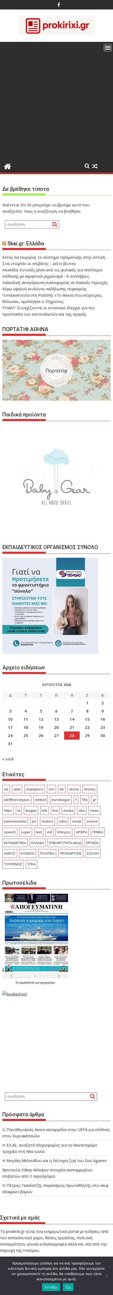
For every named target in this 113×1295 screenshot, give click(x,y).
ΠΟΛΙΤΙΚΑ (47, 853)
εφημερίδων (47, 982)
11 (25, 719)
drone (74, 789)
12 (41, 719)
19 (41, 727)
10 (10, 719)
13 (56, 719)
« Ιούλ (8, 758)
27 (56, 735)
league (31, 810)
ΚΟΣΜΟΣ (28, 853)
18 (25, 727)
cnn (51, 789)
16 (102, 719)
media (68, 810)
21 (72, 727)
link (44, 810)
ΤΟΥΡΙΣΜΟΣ (13, 864)
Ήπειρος (64, 832)
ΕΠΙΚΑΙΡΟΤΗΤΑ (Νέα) (65, 842)
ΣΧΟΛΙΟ (93, 853)
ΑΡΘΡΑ (81, 832)
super (25, 832)
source (91, 821)
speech (10, 832)
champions (34, 789)
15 (87, 719)
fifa (85, 799)
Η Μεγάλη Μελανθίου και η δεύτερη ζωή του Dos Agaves (54, 1160)
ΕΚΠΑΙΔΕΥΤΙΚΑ (15, 842)
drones (90, 789)
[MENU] (108, 47)
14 (72, 719)
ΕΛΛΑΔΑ (37, 842)
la (18, 810)
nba (82, 810)
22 (87, 727)
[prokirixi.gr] (7, 165)
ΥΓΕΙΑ (32, 864)
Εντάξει (51, 1287)
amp (16, 789)
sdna (63, 821)
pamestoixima (15, 821)
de (62, 789)
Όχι (68, 1287)
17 (10, 727)
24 (10, 735)
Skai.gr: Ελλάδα (25, 243)
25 (25, 735)
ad (6, 789)
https (8, 810)
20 (56, 727)
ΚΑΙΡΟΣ (10, 853)
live (55, 810)
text (39, 832)
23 (102, 727)
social (76, 821)
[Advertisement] (56, 101)
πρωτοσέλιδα (27, 982)
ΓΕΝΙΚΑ (97, 832)
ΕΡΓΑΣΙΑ (92, 842)
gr (94, 799)
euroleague (61, 799)
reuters (47, 821)
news (94, 810)
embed (40, 799)
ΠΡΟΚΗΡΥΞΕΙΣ (71, 853)
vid (49, 832)
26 (41, 735)
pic (34, 821)
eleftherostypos (17, 799)
